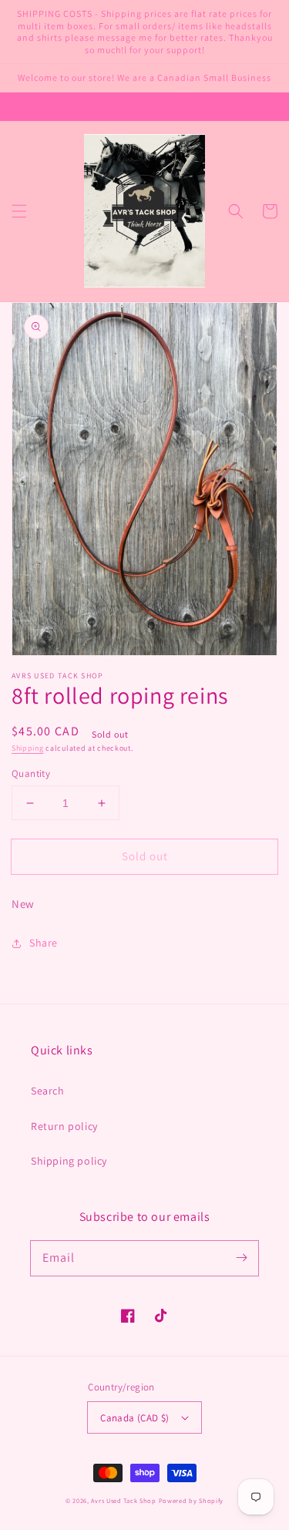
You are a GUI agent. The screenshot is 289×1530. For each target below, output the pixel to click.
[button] (19, 211)
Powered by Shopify (191, 1500)
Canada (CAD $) (135, 1417)
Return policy (64, 1126)
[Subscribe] (241, 1258)
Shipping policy (69, 1161)
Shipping (28, 748)
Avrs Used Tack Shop (123, 1500)
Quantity (31, 773)
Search (48, 1091)
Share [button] (43, 943)
